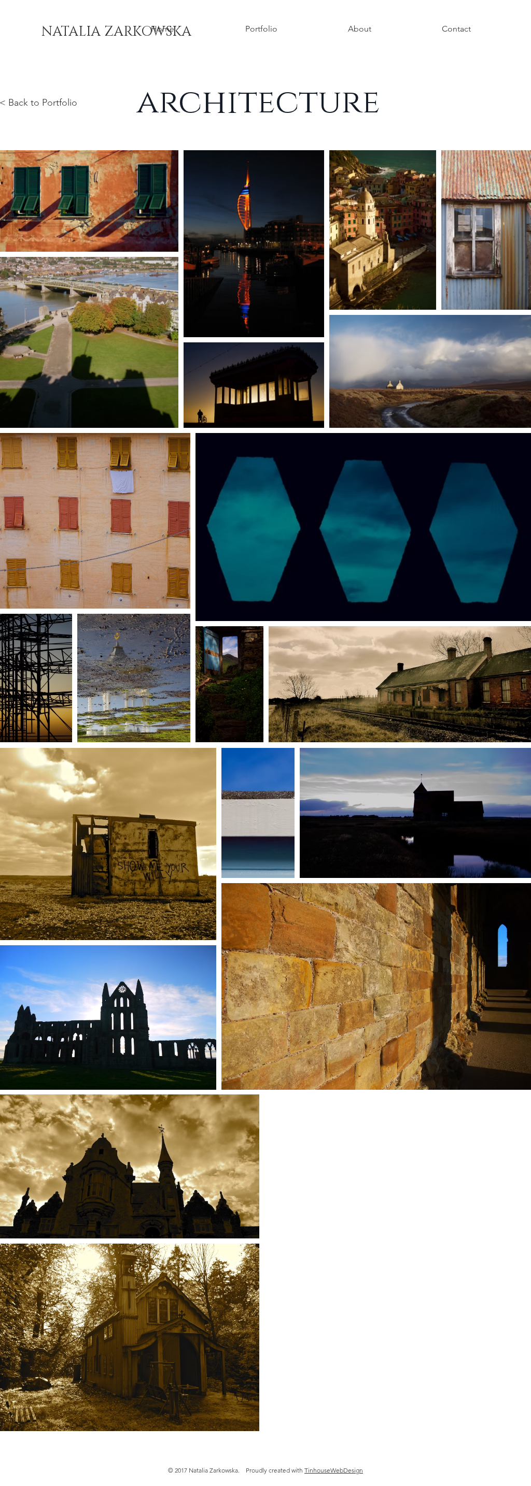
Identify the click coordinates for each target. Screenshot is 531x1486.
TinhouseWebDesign (333, 1470)
